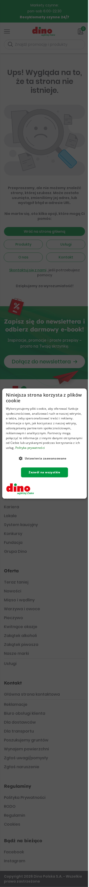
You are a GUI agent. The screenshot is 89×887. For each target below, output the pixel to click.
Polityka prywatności (30, 448)
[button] (44, 458)
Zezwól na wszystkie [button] (44, 472)
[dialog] (44, 443)
